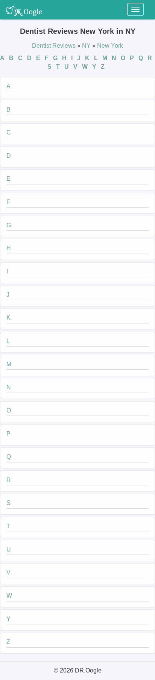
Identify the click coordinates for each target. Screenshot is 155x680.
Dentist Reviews (54, 45)
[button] (77, 87)
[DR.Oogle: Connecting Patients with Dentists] (24, 9)
